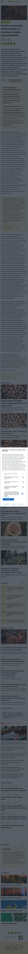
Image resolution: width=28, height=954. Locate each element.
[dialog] (14, 477)
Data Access (14, 504)
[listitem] (14, 474)
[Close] (25, 450)
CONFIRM (8, 499)
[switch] (23, 477)
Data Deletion (6, 504)
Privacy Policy (22, 504)
